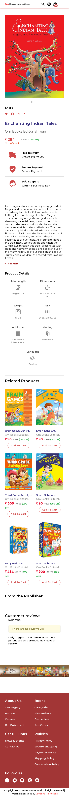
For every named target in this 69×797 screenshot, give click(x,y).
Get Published (14, 725)
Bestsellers (41, 719)
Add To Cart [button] (18, 445)
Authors (10, 713)
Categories (41, 707)
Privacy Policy (43, 740)
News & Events (14, 740)
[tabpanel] (34, 56)
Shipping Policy (44, 758)
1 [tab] (31, 102)
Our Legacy (12, 707)
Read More (12, 263)
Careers (10, 719)
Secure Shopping (45, 746)
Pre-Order (41, 725)
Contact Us (12, 746)
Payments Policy (45, 752)
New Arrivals (42, 713)
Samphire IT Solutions (47, 793)
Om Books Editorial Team (26, 131)
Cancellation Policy (46, 764)
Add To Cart (18, 513)
